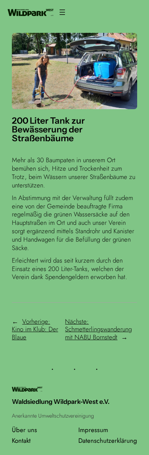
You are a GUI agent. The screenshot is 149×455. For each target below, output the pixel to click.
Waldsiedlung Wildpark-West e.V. (61, 401)
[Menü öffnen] (62, 12)
